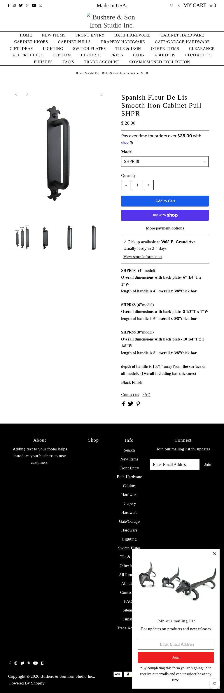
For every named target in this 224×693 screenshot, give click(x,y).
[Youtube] (34, 5)
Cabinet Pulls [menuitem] (74, 42)
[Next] (27, 94)
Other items (129, 565)
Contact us (130, 395)
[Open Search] (172, 5)
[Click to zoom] (102, 94)
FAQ (146, 395)
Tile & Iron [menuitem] (128, 48)
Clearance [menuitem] (201, 48)
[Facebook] (9, 5)
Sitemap (129, 610)
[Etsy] (40, 5)
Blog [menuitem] (139, 55)
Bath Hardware (129, 476)
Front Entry (129, 468)
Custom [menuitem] (62, 55)
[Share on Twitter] (131, 404)
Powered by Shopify (27, 683)
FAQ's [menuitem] (68, 62)
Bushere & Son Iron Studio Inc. (67, 676)
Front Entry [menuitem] (90, 35)
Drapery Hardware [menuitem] (123, 42)
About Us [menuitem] (164, 55)
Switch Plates (129, 548)
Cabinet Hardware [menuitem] (182, 35)
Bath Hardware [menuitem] (132, 35)
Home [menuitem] (26, 35)
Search (129, 450)
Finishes (129, 619)
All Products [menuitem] (28, 55)
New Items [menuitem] (54, 35)
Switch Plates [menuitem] (89, 48)
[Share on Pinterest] (138, 404)
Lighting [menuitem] (53, 48)
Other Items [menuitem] (165, 48)
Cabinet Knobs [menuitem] (31, 42)
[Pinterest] (27, 5)
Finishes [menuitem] (43, 62)
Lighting (129, 539)
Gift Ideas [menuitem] (21, 48)
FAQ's (129, 601)
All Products (129, 574)
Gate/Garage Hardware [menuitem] (182, 42)
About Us (129, 583)
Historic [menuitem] (91, 55)
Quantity (128, 175)
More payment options (165, 228)
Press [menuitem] (116, 55)
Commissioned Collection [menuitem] (159, 62)
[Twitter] (21, 5)
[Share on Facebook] (124, 404)
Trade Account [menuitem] (102, 62)
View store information (142, 256)
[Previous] (16, 94)
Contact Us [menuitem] (198, 55)
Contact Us (129, 592)
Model (127, 151)
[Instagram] (14, 5)
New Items (129, 459)
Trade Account (129, 628)
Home (79, 73)
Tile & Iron (129, 556)
